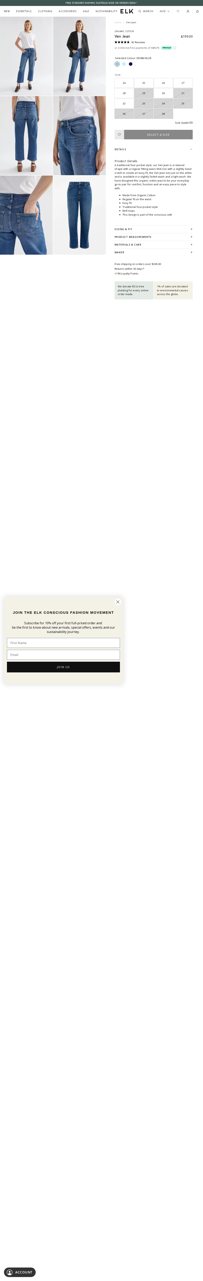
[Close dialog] (117, 601)
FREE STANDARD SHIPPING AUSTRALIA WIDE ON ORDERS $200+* (101, 3)
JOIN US (63, 667)
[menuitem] (7, 11)
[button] (130, 42)
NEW (7, 11)
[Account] (188, 11)
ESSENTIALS (24, 11)
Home (118, 22)
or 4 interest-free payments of (137, 48)
